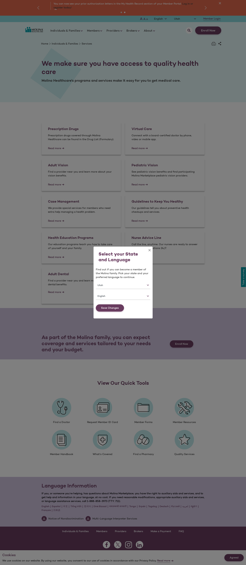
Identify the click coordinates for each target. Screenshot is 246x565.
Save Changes (110, 307)
